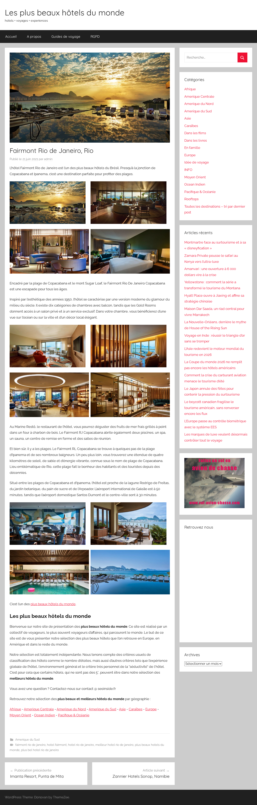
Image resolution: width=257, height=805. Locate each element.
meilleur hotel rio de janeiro (114, 745)
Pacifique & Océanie (73, 715)
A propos (34, 36)
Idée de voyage (196, 162)
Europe (151, 709)
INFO (188, 170)
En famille (192, 148)
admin (48, 159)
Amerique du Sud (102, 709)
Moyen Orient (20, 715)
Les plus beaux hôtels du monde (64, 12)
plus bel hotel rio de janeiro (40, 750)
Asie (122, 709)
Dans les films (195, 133)
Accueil (11, 36)
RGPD (95, 36)
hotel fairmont (57, 745)
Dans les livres (195, 140)
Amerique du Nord (71, 709)
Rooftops (191, 199)
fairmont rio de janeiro (30, 745)
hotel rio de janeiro (81, 745)
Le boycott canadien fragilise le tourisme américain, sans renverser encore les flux (211, 408)
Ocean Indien (44, 715)
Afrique (15, 709)
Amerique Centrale (39, 709)
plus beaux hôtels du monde (53, 604)
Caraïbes (135, 709)
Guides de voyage (65, 36)
